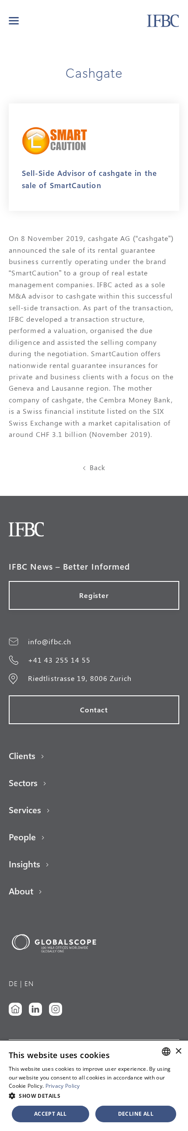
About (21, 891)
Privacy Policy (62, 1086)
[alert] (94, 1086)
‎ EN (28, 983)
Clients (22, 755)
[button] (13, 21)
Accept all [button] (50, 1113)
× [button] (178, 1051)
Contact (94, 709)
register (94, 595)
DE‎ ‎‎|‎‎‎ (15, 983)
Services (25, 809)
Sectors (23, 782)
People (22, 836)
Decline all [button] (135, 1113)
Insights (24, 863)
